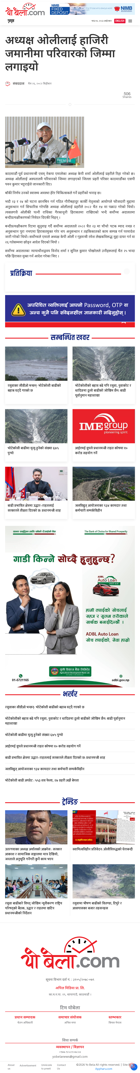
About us (11, 1066)
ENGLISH (119, 21)
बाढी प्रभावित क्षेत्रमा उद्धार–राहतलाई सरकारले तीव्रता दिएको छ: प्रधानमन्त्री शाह (34, 508)
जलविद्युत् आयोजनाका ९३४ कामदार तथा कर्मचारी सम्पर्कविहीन (101, 508)
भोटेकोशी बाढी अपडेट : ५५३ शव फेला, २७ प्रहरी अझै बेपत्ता (42, 780)
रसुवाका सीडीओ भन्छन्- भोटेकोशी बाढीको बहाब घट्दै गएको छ (34, 388)
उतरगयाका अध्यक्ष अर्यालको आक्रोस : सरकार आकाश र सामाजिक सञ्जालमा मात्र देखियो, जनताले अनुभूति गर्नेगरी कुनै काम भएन (33, 854)
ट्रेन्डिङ (70, 802)
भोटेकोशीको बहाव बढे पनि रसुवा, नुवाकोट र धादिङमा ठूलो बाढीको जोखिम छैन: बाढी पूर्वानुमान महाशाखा (103, 390)
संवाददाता (18, 83)
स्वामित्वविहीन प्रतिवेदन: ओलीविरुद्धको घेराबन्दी (103, 849)
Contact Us (61, 1066)
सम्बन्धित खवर (70, 338)
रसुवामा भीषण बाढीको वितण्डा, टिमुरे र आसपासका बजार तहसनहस (97, 905)
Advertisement (28, 1065)
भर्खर (70, 694)
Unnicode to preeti (46, 1066)
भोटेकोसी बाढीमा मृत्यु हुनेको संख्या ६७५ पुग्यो (33, 450)
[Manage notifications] (132, 1065)
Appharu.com (103, 1069)
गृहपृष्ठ (11, 21)
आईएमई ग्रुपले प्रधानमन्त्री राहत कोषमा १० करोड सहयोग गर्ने (101, 450)
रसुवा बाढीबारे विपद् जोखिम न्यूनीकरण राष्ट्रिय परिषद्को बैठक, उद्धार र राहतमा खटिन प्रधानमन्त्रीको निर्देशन (33, 908)
